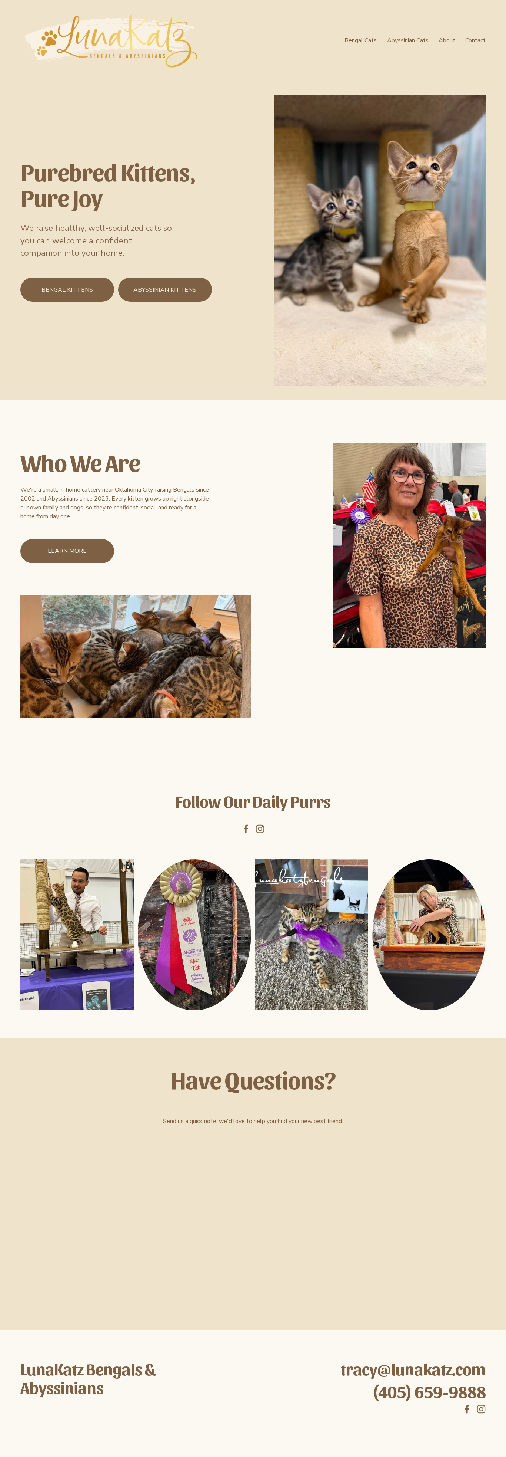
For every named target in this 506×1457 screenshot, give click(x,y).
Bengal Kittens (67, 290)
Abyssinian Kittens (164, 290)
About (447, 40)
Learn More (67, 551)
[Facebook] (246, 828)
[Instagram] (260, 828)
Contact (475, 40)
